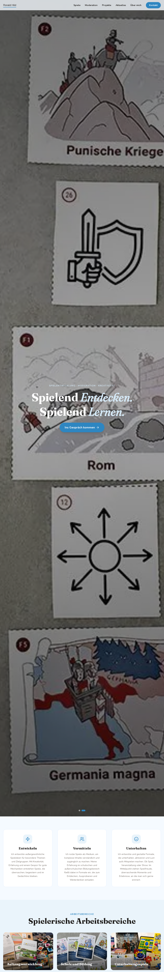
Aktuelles (121, 5)
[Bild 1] (80, 810)
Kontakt (153, 5)
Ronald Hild (9, 5)
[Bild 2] (84, 810)
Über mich (135, 5)
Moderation (91, 5)
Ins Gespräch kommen (80, 427)
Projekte (106, 5)
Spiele (77, 5)
